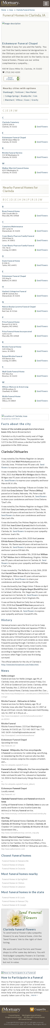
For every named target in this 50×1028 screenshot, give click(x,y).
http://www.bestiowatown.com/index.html (19, 664)
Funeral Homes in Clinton (13, 883)
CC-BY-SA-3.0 (16, 419)
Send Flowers (42, 126)
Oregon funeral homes (13, 1017)
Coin (35, 96)
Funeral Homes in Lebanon (13, 887)
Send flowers (10, 480)
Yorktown (19, 92)
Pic (2, 419)
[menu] (46, 3)
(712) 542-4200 (12, 72)
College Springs (12, 96)
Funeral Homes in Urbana (13, 865)
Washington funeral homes (31, 1015)
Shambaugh (8, 92)
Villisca (19, 100)
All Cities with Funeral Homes (34, 1017)
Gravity (34, 100)
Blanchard (9, 100)
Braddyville (26, 96)
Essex (26, 100)
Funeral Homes (14, 1015)
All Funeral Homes (25, 1019)
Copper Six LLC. (24, 1022)
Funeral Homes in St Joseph (14, 905)
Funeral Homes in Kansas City (15, 901)
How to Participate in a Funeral (22, 977)
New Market (31, 92)
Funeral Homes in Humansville (15, 861)
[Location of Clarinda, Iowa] (14, 416)
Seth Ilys (8, 419)
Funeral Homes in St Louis (13, 897)
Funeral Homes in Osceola (13, 868)
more (34, 995)
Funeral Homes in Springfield (14, 879)
